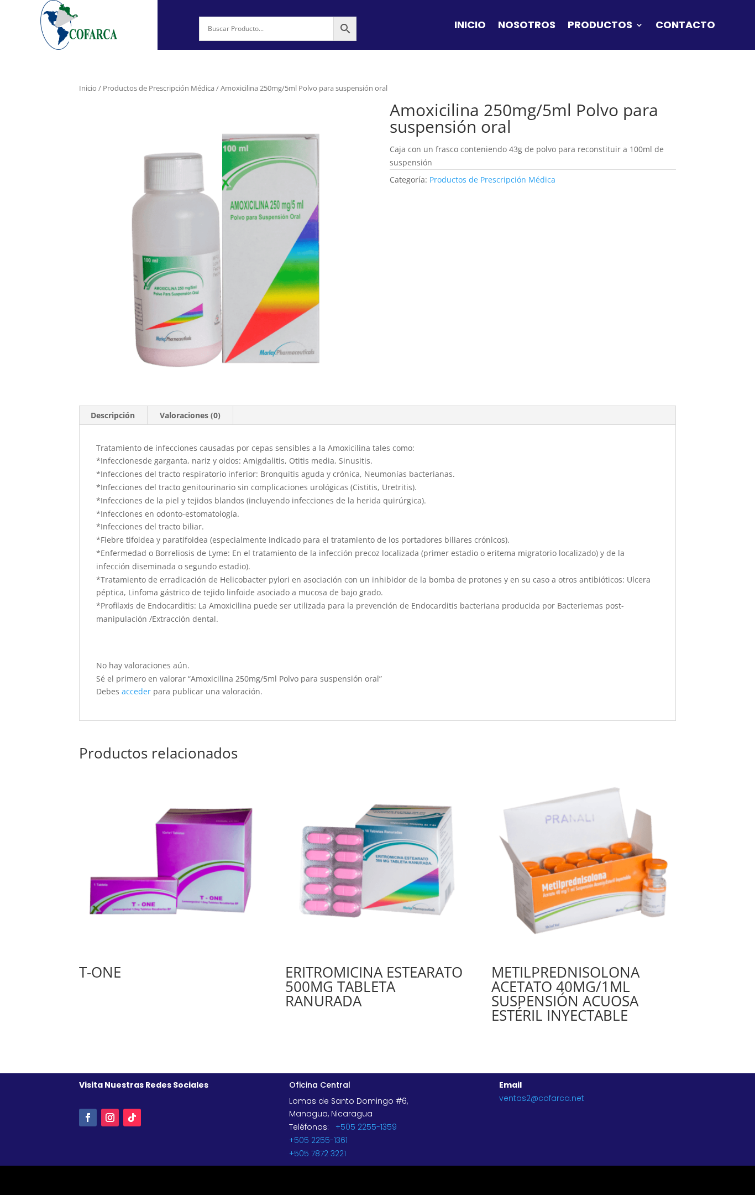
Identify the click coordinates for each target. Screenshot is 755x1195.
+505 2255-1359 (366, 1126)
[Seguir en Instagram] (110, 1117)
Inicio (88, 88)
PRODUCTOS (600, 26)
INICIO (470, 26)
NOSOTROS (526, 26)
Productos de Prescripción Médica (158, 88)
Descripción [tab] (113, 415)
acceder (136, 691)
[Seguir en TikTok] (132, 1117)
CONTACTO (685, 26)
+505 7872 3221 (317, 1153)
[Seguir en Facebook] (88, 1117)
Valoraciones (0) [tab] (190, 415)
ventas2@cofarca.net (541, 1098)
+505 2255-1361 (318, 1140)
